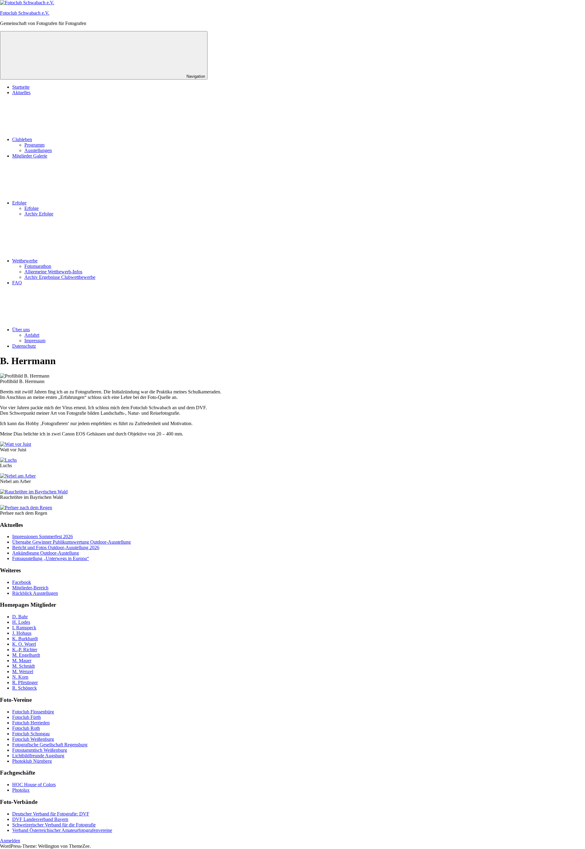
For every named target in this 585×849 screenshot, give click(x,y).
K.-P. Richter (24, 649)
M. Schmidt (23, 666)
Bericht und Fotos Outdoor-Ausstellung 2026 (55, 547)
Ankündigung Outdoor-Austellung (45, 553)
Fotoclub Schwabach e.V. (24, 13)
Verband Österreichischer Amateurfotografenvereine (62, 830)
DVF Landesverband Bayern (40, 819)
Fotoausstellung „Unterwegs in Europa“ (50, 558)
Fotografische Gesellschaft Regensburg (49, 744)
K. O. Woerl (24, 644)
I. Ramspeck (24, 627)
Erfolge (19, 202)
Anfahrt (31, 335)
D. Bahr (20, 616)
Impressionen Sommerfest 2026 (42, 536)
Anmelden (10, 840)
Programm (34, 144)
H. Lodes (21, 622)
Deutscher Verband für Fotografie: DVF (50, 813)
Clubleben (22, 139)
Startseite (21, 87)
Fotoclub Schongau (31, 733)
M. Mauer (21, 660)
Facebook (21, 582)
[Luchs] (8, 460)
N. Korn (20, 677)
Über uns (21, 329)
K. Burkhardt (25, 638)
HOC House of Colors (34, 784)
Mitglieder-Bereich (30, 587)
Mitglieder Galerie (29, 155)
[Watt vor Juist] (15, 444)
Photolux (21, 790)
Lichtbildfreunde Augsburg (38, 755)
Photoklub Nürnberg (32, 761)
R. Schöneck (24, 688)
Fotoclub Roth (26, 728)
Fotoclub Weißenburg (33, 739)
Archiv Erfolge (38, 213)
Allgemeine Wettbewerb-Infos (53, 271)
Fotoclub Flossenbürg (33, 711)
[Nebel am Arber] (18, 475)
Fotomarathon (37, 266)
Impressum (34, 340)
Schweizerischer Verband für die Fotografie (54, 824)
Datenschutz (24, 346)
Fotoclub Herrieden (31, 722)
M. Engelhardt (26, 655)
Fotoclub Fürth (26, 717)
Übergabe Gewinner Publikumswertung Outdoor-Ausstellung (71, 542)
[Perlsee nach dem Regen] (26, 507)
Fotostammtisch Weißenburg (39, 750)
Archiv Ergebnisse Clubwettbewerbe (59, 277)
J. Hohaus (21, 633)
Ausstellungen (38, 150)
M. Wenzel (22, 671)
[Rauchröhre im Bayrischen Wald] (34, 491)
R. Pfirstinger (25, 682)
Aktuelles (21, 92)
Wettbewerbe (24, 260)
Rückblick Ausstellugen (35, 593)
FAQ (17, 282)
